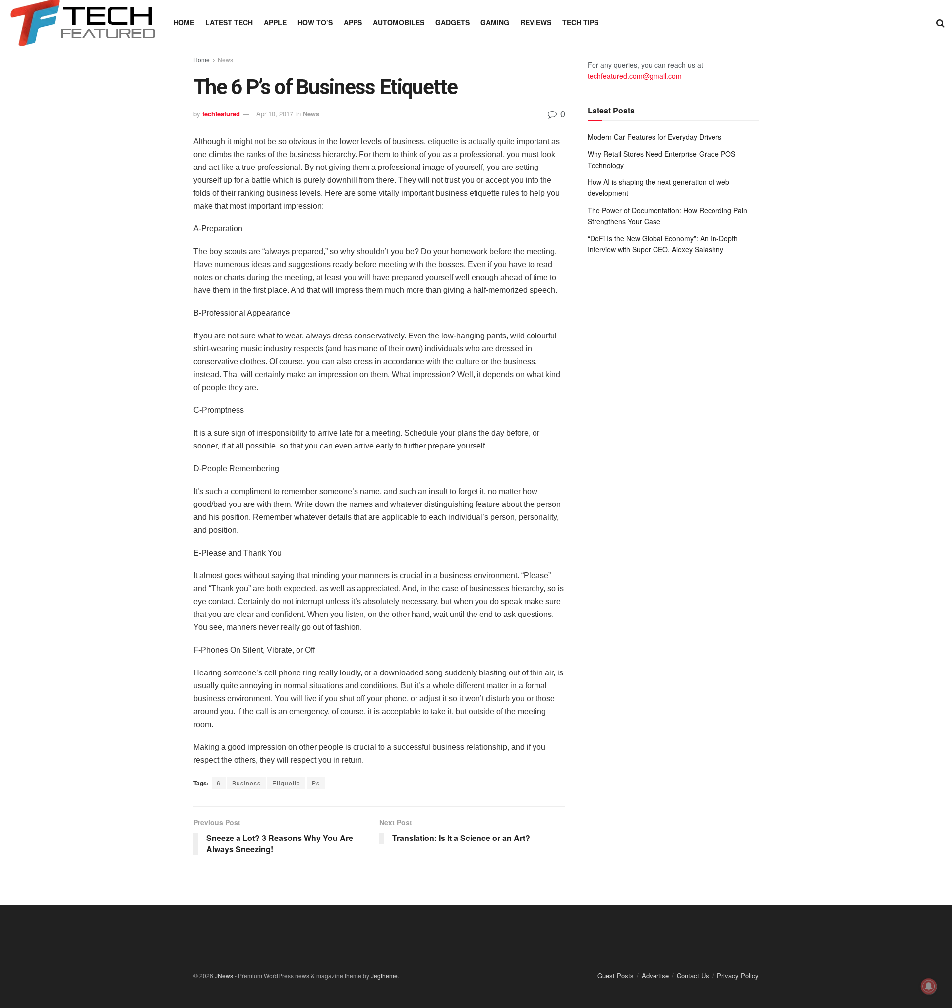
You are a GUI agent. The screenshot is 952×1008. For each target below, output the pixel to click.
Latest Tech (229, 22)
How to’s (315, 22)
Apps (353, 22)
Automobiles (398, 22)
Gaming (494, 22)
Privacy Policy (738, 975)
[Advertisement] (673, 344)
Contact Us (693, 975)
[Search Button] (940, 22)
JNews (224, 975)
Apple (275, 22)
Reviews (535, 22)
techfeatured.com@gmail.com (635, 76)
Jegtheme (384, 975)
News (225, 60)
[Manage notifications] (929, 986)
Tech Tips (580, 22)
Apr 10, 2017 (274, 113)
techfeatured (221, 113)
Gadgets (452, 22)
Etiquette (286, 783)
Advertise (655, 975)
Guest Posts (615, 975)
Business (246, 783)
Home (184, 22)
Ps (316, 783)
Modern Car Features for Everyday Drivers (654, 137)
